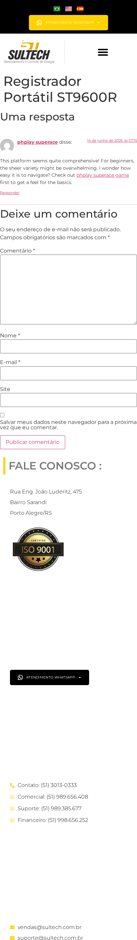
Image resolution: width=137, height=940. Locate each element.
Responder (10, 192)
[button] (102, 52)
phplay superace (37, 142)
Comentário (17, 251)
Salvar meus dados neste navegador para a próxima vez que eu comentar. (68, 425)
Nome (10, 335)
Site (5, 389)
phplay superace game (102, 175)
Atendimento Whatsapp (69, 22)
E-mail (10, 362)
